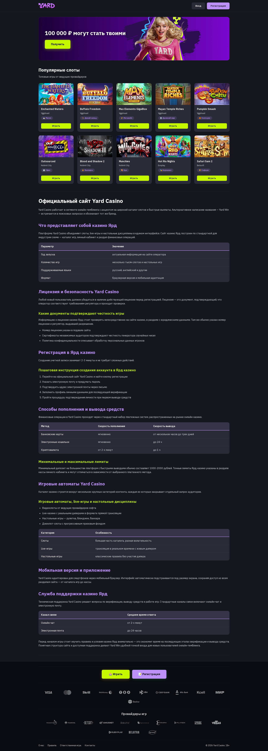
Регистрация (218, 5)
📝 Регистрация (149, 674)
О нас (41, 745)
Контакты (90, 745)
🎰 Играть (115, 674)
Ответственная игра (70, 745)
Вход (198, 5)
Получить (57, 44)
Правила (52, 745)
